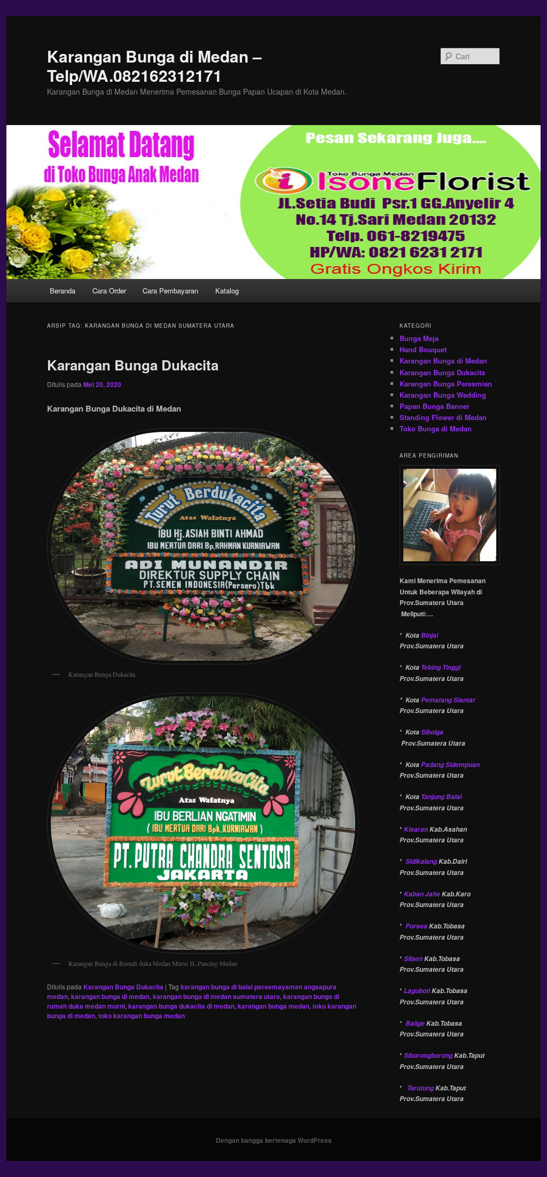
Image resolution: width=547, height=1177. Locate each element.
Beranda (62, 290)
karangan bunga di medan (110, 996)
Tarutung (420, 1088)
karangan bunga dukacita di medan (181, 1006)
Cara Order (109, 290)
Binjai (429, 635)
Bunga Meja (419, 338)
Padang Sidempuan (450, 764)
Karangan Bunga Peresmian (446, 383)
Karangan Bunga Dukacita (132, 365)
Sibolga (432, 732)
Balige (415, 1023)
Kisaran (416, 829)
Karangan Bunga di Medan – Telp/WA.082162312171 (154, 65)
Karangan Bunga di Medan (443, 360)
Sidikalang (421, 861)
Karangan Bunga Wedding (443, 395)
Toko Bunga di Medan (436, 428)
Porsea (416, 926)
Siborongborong (428, 1055)
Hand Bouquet (423, 349)
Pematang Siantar (448, 699)
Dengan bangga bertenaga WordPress (274, 1140)
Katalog (227, 290)
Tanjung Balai (441, 796)
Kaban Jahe (422, 894)
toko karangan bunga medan (141, 1015)
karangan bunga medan (273, 1006)
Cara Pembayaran (170, 290)
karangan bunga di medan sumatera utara (216, 996)
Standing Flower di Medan (443, 417)
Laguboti (417, 990)
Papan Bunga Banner (435, 406)
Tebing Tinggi (440, 667)
